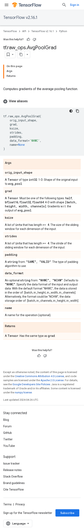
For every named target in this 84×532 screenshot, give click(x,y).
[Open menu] (6, 5)
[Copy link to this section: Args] (15, 163)
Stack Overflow (13, 476)
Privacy (20, 504)
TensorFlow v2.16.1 (20, 17)
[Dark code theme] (71, 111)
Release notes (12, 470)
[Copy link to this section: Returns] (19, 326)
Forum (7, 426)
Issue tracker (11, 463)
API (24, 31)
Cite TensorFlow (13, 489)
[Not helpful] (34, 39)
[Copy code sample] (77, 111)
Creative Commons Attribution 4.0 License (39, 376)
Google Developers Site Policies (31, 384)
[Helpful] (28, 39)
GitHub (7, 432)
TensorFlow (10, 31)
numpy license (23, 392)
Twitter (8, 439)
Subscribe (67, 513)
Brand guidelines (14, 483)
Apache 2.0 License (52, 380)
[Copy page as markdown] (21, 54)
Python (63, 31)
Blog (6, 419)
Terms (7, 504)
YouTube (9, 445)
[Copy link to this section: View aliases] (32, 101)
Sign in (74, 5)
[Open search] (64, 4)
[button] (42, 101)
